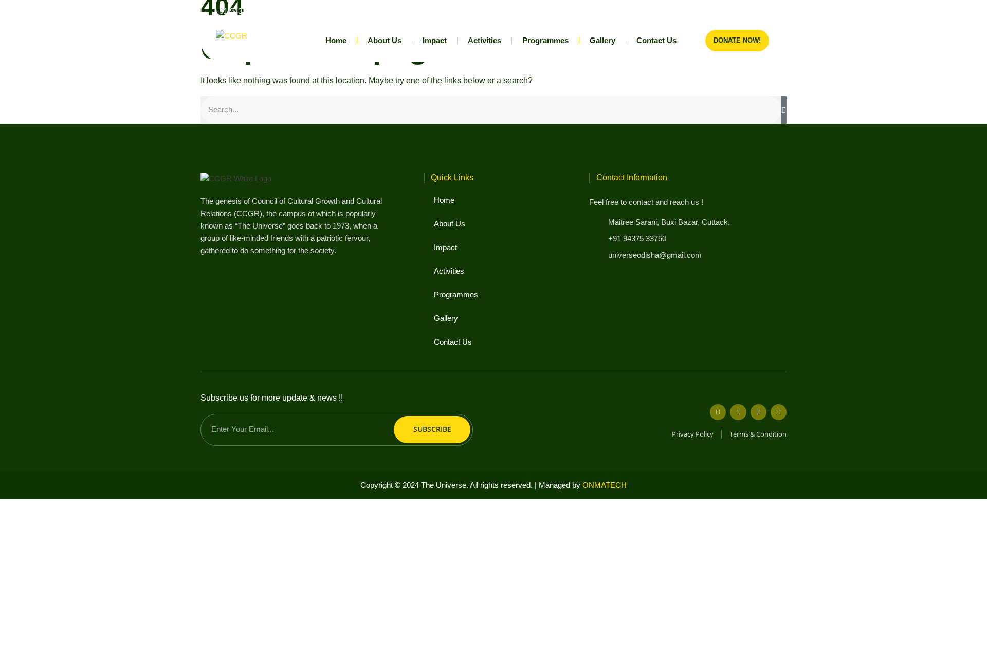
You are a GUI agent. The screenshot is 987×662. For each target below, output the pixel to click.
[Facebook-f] (718, 412)
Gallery (602, 40)
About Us (384, 40)
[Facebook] (713, 11)
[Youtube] (747, 11)
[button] (778, 11)
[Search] (784, 110)
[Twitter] (738, 412)
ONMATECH (604, 485)
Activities (484, 40)
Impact (435, 40)
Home (335, 40)
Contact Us (656, 40)
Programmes (545, 40)
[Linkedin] (763, 11)
